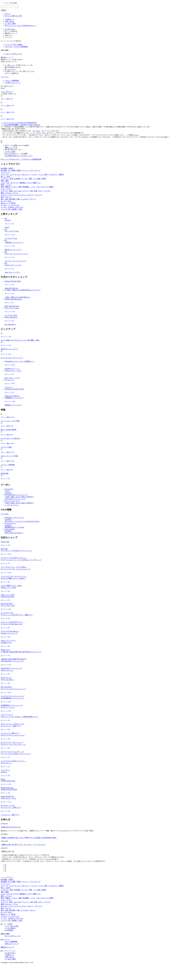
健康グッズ (37, 183)
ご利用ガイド (9, 19)
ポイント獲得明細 (11, 941)
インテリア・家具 (7, 178)
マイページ (5, 77)
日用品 (43, 178)
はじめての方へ (10, 29)
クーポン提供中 (10, 928)
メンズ (11, 174)
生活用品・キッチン (21, 178)
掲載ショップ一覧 (11, 147)
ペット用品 (37, 178)
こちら (136, 135)
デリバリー (5, 191)
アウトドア (38, 195)
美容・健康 (5, 180)
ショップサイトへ (7, 91)
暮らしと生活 (5, 176)
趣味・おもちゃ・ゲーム (9, 193)
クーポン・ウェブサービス (10, 205)
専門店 (13, 203)
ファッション (5, 172)
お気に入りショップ (12, 943)
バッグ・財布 (43, 174)
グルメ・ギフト (6, 189)
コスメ (3, 183)
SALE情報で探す (10, 156)
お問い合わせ (9, 21)
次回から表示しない (10, 94)
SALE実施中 (9, 930)
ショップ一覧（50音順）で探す (12, 209)
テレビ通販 (12, 170)
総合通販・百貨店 (7, 168)
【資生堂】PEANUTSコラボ (10, 827)
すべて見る (5, 514)
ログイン (8, 14)
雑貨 (30, 178)
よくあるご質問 (10, 23)
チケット (33, 199)
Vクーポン (36, 131)
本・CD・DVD (6, 201)
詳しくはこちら (10, 69)
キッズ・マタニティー (22, 174)
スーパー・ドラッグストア (31, 170)
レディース (5, 174)
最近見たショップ (7, 947)
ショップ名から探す (12, 926)
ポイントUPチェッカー (24, 156)
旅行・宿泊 (5, 199)
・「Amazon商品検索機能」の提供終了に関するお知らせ (20, 125)
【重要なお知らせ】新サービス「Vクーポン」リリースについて (23, 844)
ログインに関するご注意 (13, 16)
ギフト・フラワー (44, 191)
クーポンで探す (10, 151)
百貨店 (18, 170)
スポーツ (30, 195)
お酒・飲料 (33, 191)
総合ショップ (5, 203)
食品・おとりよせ (15, 191)
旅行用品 (12, 199)
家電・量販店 (5, 187)
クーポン (4, 207)
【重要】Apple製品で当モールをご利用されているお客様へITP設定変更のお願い (29, 837)
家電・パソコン (6, 185)
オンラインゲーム (20, 195)
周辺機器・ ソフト (29, 187)
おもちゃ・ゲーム (7, 195)
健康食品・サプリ (25, 183)
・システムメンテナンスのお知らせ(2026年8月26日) (19, 123)
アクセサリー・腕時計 (56, 174)
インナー (34, 174)
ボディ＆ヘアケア (12, 183)
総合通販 (4, 170)
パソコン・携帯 (16, 187)
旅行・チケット (6, 197)
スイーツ (26, 191)
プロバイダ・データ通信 (44, 187)
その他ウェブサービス (15, 207)
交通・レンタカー (22, 199)
